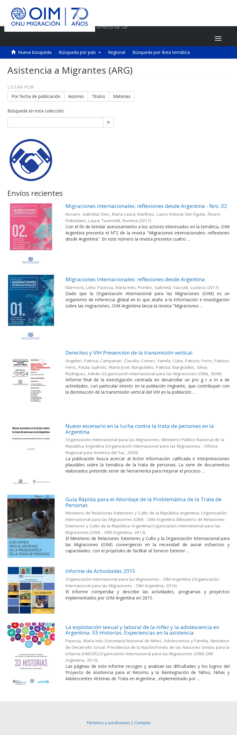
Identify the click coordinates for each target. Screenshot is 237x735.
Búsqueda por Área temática (161, 52)
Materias (122, 96)
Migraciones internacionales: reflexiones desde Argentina (135, 279)
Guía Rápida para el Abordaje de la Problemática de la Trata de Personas (143, 502)
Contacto (142, 722)
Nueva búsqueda (35, 52)
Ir (108, 122)
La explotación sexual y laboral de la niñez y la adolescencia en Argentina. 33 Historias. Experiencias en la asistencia (142, 629)
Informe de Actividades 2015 (100, 571)
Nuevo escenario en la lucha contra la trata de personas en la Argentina (139, 428)
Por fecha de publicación (35, 96)
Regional (116, 52)
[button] (171, 38)
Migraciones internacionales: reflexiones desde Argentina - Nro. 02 (146, 205)
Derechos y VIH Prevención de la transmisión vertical (129, 352)
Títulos (98, 96)
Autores (76, 96)
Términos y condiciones (108, 722)
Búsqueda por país (78, 52)
